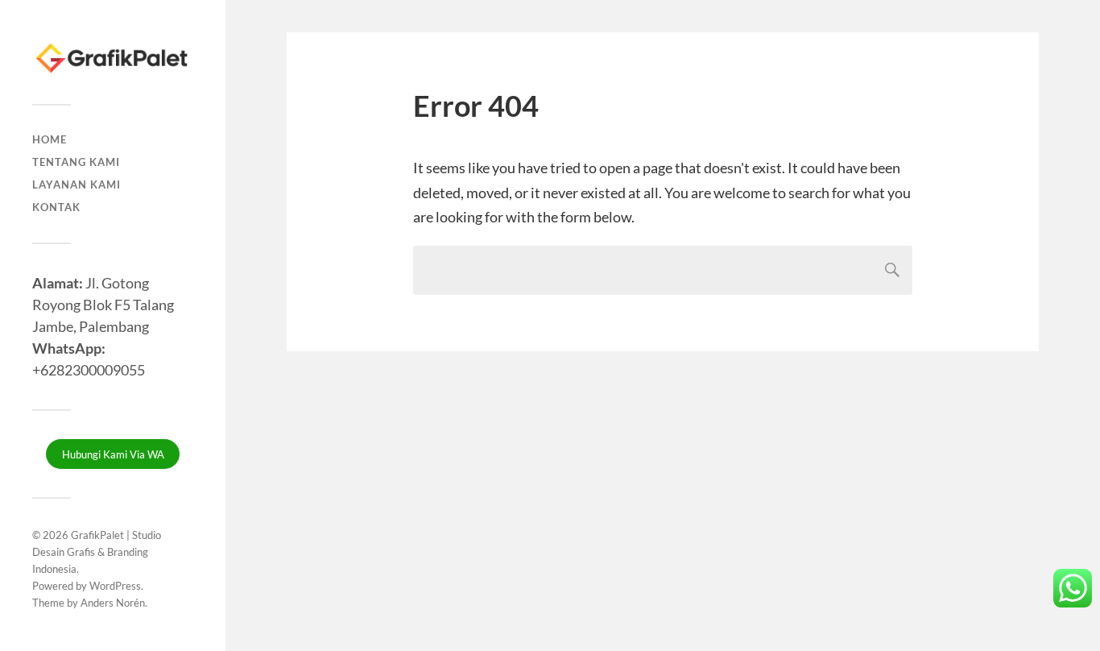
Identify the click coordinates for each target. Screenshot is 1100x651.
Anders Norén (113, 602)
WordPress (115, 585)
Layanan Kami (76, 184)
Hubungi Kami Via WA (113, 454)
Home (49, 139)
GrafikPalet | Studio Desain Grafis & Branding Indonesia (96, 552)
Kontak (56, 207)
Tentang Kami (76, 161)
